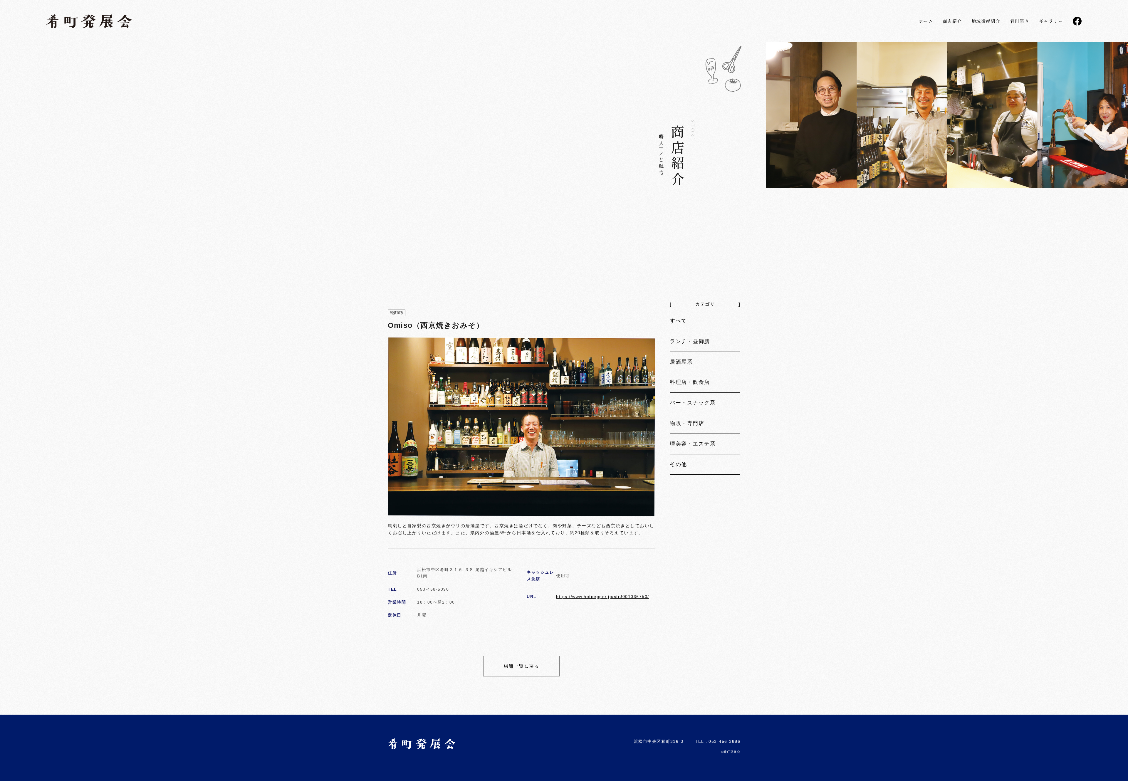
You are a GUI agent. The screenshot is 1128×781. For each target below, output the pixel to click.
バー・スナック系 (693, 403)
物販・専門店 (687, 423)
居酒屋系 (681, 362)
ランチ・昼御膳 (690, 341)
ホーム (926, 21)
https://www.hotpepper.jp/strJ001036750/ (602, 596)
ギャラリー (1051, 21)
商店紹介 (952, 21)
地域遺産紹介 (986, 21)
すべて (678, 321)
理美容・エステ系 (693, 444)
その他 (678, 464)
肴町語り (1019, 21)
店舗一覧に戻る (521, 665)
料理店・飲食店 (690, 382)
